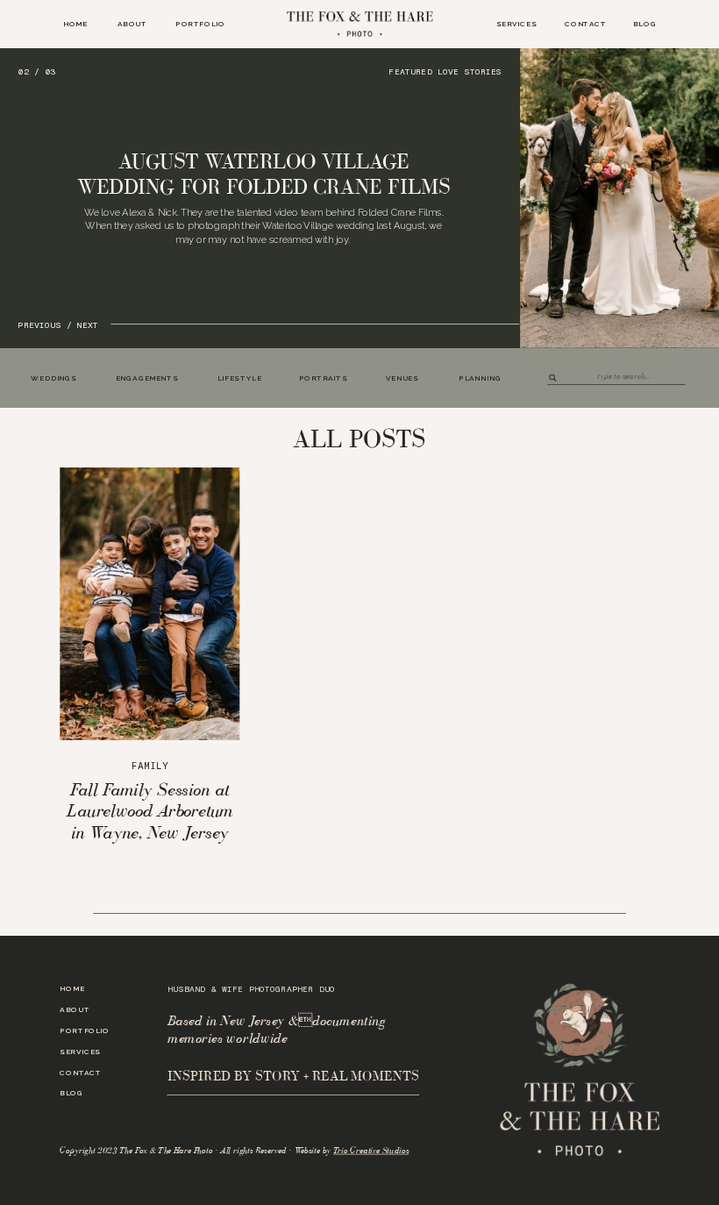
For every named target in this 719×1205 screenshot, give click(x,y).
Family (149, 766)
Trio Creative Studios (371, 1150)
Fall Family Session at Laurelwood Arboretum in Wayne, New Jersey (149, 811)
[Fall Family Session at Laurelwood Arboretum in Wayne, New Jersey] (149, 603)
